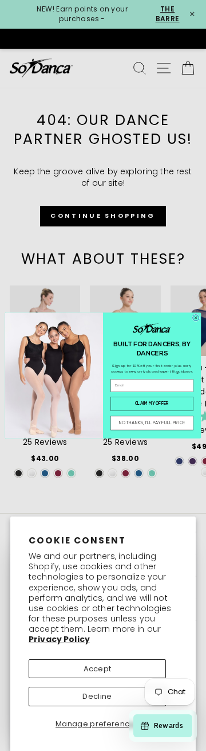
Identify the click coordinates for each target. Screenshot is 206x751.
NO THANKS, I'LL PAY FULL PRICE (152, 423)
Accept (98, 668)
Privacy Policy (59, 639)
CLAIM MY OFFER (152, 404)
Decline (97, 696)
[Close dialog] (196, 318)
